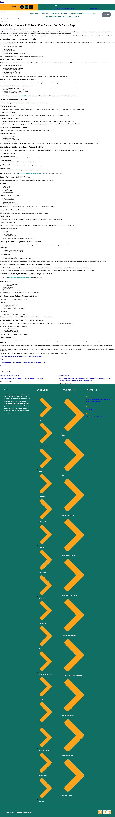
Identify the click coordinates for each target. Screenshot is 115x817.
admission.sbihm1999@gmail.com (65, 8)
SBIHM (2, 2)
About (37, 14)
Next (1, 365)
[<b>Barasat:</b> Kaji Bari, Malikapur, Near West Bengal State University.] (86, 396)
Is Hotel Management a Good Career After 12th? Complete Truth (21, 356)
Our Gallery (67, 16)
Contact (77, 16)
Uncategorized (3, 21)
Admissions (55, 14)
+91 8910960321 (94, 8)
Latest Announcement (53, 16)
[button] (38, 13)
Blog (94, 14)
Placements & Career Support (71, 14)
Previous (2, 359)
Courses (45, 14)
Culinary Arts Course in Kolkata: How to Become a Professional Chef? (22, 362)
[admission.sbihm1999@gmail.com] (56, 5)
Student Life (87, 14)
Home (32, 14)
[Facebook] (22, 7)
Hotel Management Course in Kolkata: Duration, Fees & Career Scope (21, 378)
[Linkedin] (31, 7)
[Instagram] (26, 7)
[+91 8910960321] (91, 5)
